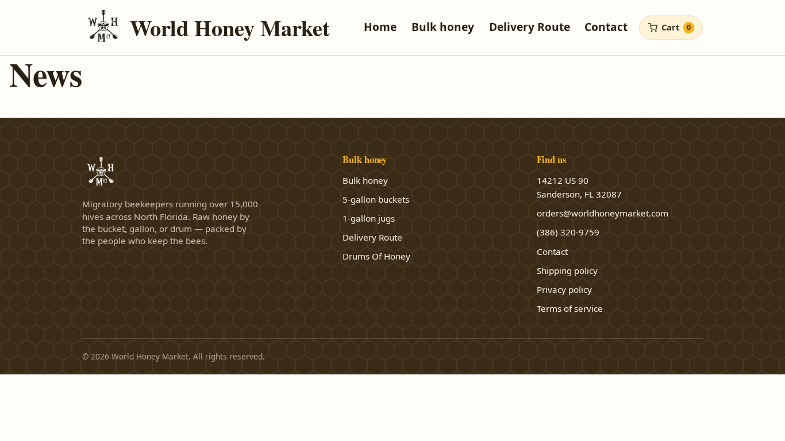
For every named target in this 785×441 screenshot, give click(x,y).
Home (380, 26)
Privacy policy (564, 289)
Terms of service (570, 308)
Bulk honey (442, 26)
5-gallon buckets (376, 199)
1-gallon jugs (369, 218)
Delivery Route (529, 26)
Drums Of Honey (376, 256)
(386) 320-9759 (568, 232)
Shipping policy (567, 270)
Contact (606, 26)
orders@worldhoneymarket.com (602, 213)
